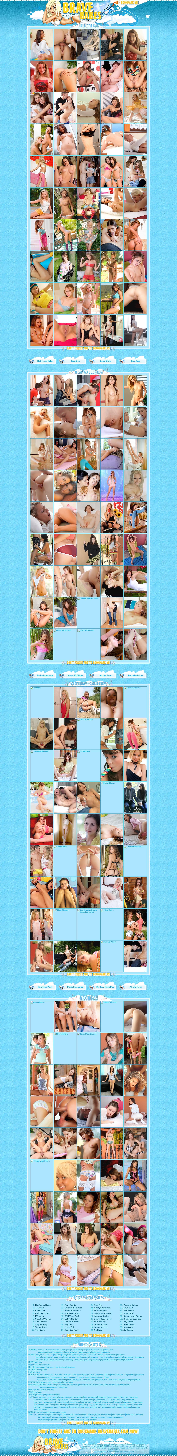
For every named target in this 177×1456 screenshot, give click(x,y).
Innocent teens (101, 1327)
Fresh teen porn (40, 1397)
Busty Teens (78, 1397)
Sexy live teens (91, 1419)
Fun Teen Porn (45, 987)
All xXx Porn (105, 675)
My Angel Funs (95, 1405)
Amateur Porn (59, 1352)
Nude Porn (128, 1313)
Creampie (96, 1402)
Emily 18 (122, 1405)
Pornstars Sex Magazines (48, 1387)
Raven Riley (68, 1360)
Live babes (139, 1415)
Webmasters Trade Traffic (114, 1441)
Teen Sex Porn (71, 1330)
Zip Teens (128, 1330)
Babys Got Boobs (56, 1360)
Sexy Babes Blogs (95, 1360)
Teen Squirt (92, 1355)
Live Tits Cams (68, 1419)
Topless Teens (74, 1402)
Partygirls (38, 1392)
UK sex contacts (42, 1412)
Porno (86, 1375)
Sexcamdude (43, 1419)
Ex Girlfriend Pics (76, 1400)
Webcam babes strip (58, 1417)
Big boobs (50, 1367)
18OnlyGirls (74, 1407)
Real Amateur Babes (53, 1350)
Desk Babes (128, 1360)
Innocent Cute (100, 1324)
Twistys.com (66, 1355)
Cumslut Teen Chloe (116, 1400)
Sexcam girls (57, 1415)
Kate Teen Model (50, 1400)
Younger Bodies (101, 1316)
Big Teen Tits (47, 1357)
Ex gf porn (106, 1352)
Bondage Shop (41, 1370)
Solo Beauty (100, 1322)
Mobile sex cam (80, 1415)
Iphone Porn (41, 1380)
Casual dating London (58, 1412)
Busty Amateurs (71, 1352)
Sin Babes (121, 1355)
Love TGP (128, 1308)
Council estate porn (78, 1350)
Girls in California (65, 1397)
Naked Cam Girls (83, 1417)
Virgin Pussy (41, 1324)
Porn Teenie (70, 1305)
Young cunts (58, 1357)
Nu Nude (98, 1330)
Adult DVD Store (89, 1380)
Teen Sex (75, 361)
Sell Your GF (128, 1357)
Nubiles (100, 1355)
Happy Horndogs (70, 1377)
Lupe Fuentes (53, 1397)
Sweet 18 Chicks (75, 675)
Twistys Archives (102, 1308)
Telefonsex (49, 1375)
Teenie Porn (52, 1380)
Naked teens (127, 1402)
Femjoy (114, 1405)
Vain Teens (128, 1310)
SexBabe (57, 1355)
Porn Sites (67, 1375)
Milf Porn (36, 1390)
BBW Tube (38, 1362)
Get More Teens (72, 1322)
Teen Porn (118, 1402)
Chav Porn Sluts (43, 1377)
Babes (38, 1357)
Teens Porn (102, 1397)
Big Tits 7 (69, 1324)
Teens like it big (107, 1402)
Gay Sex (122, 1380)
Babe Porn (106, 1405)
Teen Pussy (38, 1402)
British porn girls (81, 1360)
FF (52, 1355)
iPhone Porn (57, 1382)
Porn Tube (58, 1375)
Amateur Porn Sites (45, 1352)
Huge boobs (40, 1367)
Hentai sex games (64, 1380)
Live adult (71, 1417)
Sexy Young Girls (86, 1407)
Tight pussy (64, 1407)
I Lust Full (69, 1327)
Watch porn (77, 1380)
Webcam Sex (68, 1415)
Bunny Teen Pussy (103, 1319)
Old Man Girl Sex (109, 1360)
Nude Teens (38, 1400)
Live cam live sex (118, 1415)
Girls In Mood (68, 1382)
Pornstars (74, 1385)
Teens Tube (134, 1397)
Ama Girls (128, 1327)
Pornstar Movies (85, 1385)
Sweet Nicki (128, 1324)
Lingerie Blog (130, 1375)
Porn (92, 1375)
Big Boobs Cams (55, 1419)
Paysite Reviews (83, 1377)
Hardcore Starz (98, 1385)
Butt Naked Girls (124, 1385)
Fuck (108, 1375)
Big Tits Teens (63, 1400)
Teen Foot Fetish (107, 1407)
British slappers (93, 1350)
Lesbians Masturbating (115, 1417)
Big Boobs (71, 1367)
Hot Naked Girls (63, 1385)
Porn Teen (136, 1407)
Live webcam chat (104, 1415)
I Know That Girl (117, 1375)
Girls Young (138, 1402)
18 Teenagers (100, 1310)
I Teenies (39, 1316)
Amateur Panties (85, 1352)
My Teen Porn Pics (105, 987)
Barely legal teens (79, 1355)
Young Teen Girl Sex (57, 1405)
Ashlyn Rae (40, 1355)
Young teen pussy (51, 1407)
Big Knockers (61, 1367)
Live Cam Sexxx (44, 1417)
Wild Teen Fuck (72, 1316)
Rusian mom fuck (47, 1390)
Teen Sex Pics (130, 1400)
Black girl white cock (72, 1357)
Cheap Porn (63, 1387)
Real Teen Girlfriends (123, 1407)
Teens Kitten (41, 1327)
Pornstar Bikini (110, 1385)
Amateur (41, 1350)
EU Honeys (92, 1415)
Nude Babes (139, 1357)
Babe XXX (129, 1415)
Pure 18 (120, 1360)
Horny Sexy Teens (102, 1313)
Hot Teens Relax (45, 361)
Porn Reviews (105, 1357)
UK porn (40, 1375)
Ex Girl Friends (110, 1355)
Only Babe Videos (100, 1400)
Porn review (113, 1380)
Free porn (130, 1380)
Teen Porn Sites (62, 1402)
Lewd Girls (105, 361)
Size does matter (44, 1365)
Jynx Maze (94, 1357)
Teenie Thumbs (113, 1397)
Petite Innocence (45, 675)
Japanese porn (49, 1402)
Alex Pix (98, 1305)
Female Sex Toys (53, 1395)
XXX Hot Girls (86, 1402)
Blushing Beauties (132, 1319)
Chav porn (66, 1350)
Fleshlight (42, 1395)
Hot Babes (85, 1357)
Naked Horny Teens (132, 1316)
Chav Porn (140, 1375)
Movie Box (52, 1385)
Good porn (96, 1352)
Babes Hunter (71, 1319)
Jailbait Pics (100, 1375)
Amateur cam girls (44, 1415)
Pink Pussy (84, 1405)
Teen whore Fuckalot (134, 1405)
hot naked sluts (135, 675)
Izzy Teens (128, 1322)
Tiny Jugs (135, 361)
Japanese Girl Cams (98, 1417)
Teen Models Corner (41, 1405)
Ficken (137, 1380)
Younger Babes (130, 1305)
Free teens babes (90, 1397)
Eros (47, 1355)
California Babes (42, 1360)
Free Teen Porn (101, 1380)
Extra (38, 1372)
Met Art (97, 1407)
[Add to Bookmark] (129, 4)
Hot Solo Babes (117, 1357)
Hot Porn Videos (97, 1377)
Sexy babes (80, 1419)
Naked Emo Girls (72, 1405)
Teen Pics (124, 1397)
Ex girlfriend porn (107, 1350)
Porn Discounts (56, 1377)
